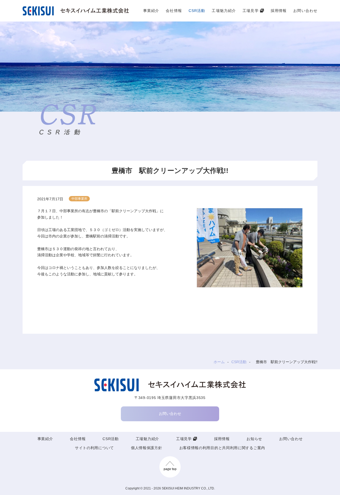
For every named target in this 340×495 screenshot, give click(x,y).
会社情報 (174, 10)
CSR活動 (197, 10)
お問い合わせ (305, 10)
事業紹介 (151, 10)
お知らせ (254, 439)
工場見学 (250, 10)
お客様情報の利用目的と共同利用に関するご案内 (222, 448)
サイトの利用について (94, 448)
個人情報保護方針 (146, 448)
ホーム (219, 362)
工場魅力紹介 (224, 10)
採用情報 (279, 10)
